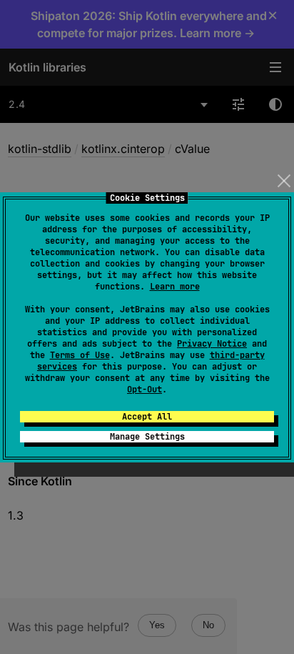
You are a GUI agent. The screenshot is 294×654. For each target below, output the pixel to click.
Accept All (147, 416)
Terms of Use (80, 355)
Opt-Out (144, 389)
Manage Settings (147, 436)
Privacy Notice (212, 344)
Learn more (175, 286)
